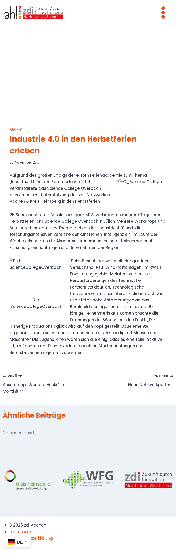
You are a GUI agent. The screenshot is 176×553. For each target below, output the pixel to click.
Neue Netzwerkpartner (150, 381)
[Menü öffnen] (163, 12)
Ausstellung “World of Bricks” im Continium (34, 384)
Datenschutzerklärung (31, 538)
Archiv (16, 130)
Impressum (20, 532)
